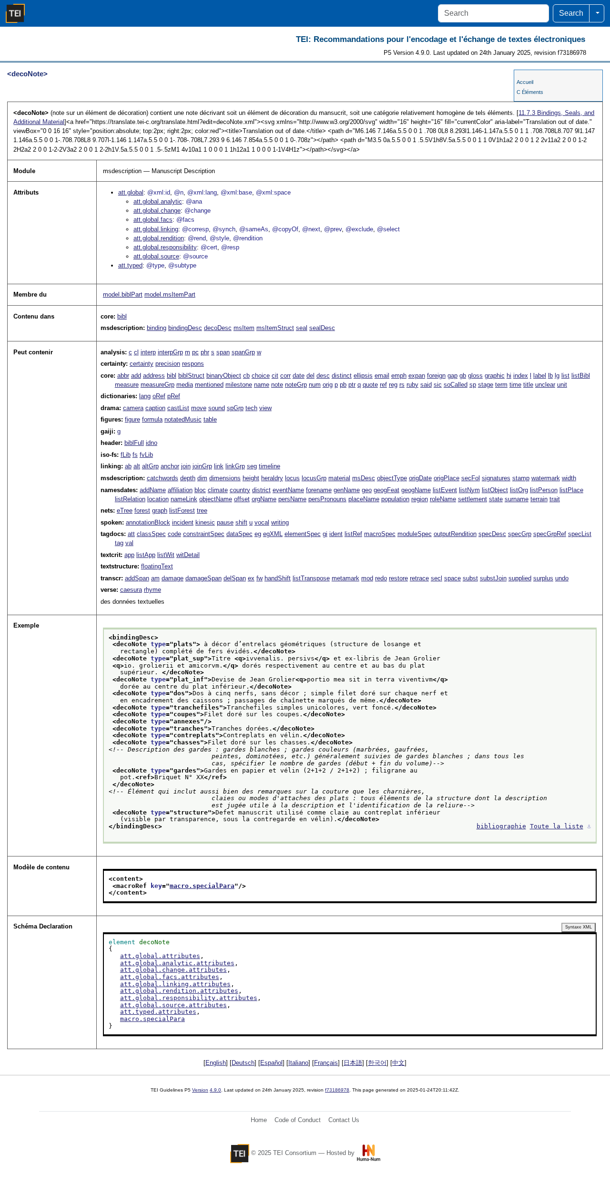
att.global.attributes (160, 955)
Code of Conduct (297, 1120)
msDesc (363, 478)
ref (383, 384)
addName (153, 490)
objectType (392, 478)
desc (323, 375)
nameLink (184, 499)
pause (225, 522)
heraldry (272, 478)
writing (280, 522)
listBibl (580, 375)
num (315, 384)
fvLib (146, 454)
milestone (238, 384)
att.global (130, 192)
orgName (264, 499)
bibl (122, 316)
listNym (469, 490)
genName (347, 490)
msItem (244, 327)
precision (167, 363)
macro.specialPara (202, 885)
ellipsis (363, 375)
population (395, 499)
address (154, 375)
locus (292, 478)
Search (571, 13)
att (131, 533)
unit (562, 384)
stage (485, 384)
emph (399, 375)
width (569, 478)
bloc (200, 490)
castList (178, 408)
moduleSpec (414, 533)
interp (148, 352)
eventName (288, 490)
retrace (419, 578)
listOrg (519, 490)
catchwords (162, 478)
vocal (261, 522)
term (501, 384)
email (382, 375)
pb (343, 384)
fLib (126, 454)
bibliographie (501, 826)
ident (336, 533)
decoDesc (218, 327)
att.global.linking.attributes (175, 984)
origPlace (446, 478)
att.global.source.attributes (173, 1005)
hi (509, 375)
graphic (495, 375)
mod (367, 578)
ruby (412, 384)
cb (246, 375)
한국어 (377, 1062)
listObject (495, 490)
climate (218, 490)
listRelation (130, 499)
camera (133, 408)
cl (136, 352)
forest (142, 510)
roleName (443, 499)
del (310, 375)
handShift (277, 578)
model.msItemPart (169, 294)
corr (285, 375)
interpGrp (170, 352)
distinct (342, 375)
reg (393, 384)
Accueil (525, 82)
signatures (496, 478)
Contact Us (343, 1120)
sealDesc (322, 327)
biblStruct (191, 375)
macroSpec (380, 533)
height (251, 478)
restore (398, 578)
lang (145, 396)
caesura (131, 589)
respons (193, 363)
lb (550, 375)
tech (251, 408)
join (186, 466)
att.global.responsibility (165, 247)
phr (205, 352)
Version (200, 1090)
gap (452, 375)
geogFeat (386, 490)
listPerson (544, 490)
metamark (345, 578)
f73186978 (337, 1090)
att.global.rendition (158, 238)
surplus (543, 578)
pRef (173, 396)
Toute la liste (556, 826)
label (539, 375)
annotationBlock (148, 522)
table (210, 419)
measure (127, 384)
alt (136, 466)
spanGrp (243, 352)
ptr (352, 384)
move (198, 408)
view (265, 408)
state (496, 499)
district (261, 490)
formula (152, 419)
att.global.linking (155, 229)
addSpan (137, 578)
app (129, 554)
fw (259, 578)
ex (251, 578)
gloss (475, 375)
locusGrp (314, 478)
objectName (215, 499)
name (261, 384)
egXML (273, 533)
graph (159, 510)
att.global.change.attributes (173, 969)
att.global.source (156, 256)
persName (292, 499)
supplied (519, 578)
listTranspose (311, 578)
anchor (170, 466)
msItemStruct (275, 327)
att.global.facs (153, 219)
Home (259, 1120)
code (174, 533)
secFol (470, 478)
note (277, 384)
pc (195, 352)
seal (301, 327)
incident (182, 522)
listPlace (571, 490)
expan (416, 375)
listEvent (445, 490)
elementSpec (303, 533)
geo (367, 490)
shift (241, 522)
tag (119, 543)
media (184, 384)
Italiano (298, 1062)
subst (470, 578)
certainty (141, 363)
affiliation (180, 490)
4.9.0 (215, 1090)
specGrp (519, 533)
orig (328, 384)
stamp (520, 478)
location (158, 499)
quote (370, 384)
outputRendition (455, 533)
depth (187, 478)
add (136, 375)
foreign (436, 375)
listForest (182, 510)
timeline (269, 466)
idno (151, 442)
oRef (158, 396)
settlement (472, 499)
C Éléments (530, 92)
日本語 (353, 1062)
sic (438, 384)
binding (156, 327)
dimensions (225, 478)
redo (381, 578)
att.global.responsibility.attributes (188, 997)
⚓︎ (589, 826)
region (419, 499)
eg (257, 533)
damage (172, 578)
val (129, 543)
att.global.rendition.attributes (179, 990)
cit (275, 375)
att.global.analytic (157, 201)
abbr (123, 375)
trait (554, 499)
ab (128, 466)
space (452, 578)
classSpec (151, 533)
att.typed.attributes (158, 1011)
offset (242, 499)
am (155, 578)
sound (216, 408)
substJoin (493, 578)
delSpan (235, 578)
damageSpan (203, 578)
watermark (545, 478)
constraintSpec (203, 533)
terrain (539, 499)
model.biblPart (122, 294)
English (215, 1062)
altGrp (150, 466)
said (426, 384)
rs (402, 384)
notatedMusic (183, 419)
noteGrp (296, 384)
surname (517, 499)
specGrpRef (549, 533)
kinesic (205, 522)
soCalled (456, 384)
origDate (420, 478)
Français (326, 1062)
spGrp (235, 408)
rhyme (152, 589)
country (240, 490)
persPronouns (327, 499)
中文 (398, 1062)
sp (472, 384)
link (219, 466)
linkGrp (235, 466)
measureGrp (157, 384)
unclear (545, 384)
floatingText (157, 566)
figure (132, 419)
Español (271, 1062)
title (528, 384)
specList (579, 533)
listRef (353, 533)
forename (319, 490)
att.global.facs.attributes (169, 976)
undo (562, 578)
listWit (165, 554)
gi (325, 533)
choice (261, 375)
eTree (124, 510)
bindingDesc (185, 327)
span (223, 352)
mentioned (209, 384)
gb (462, 375)
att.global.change (157, 210)
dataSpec (239, 533)
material (339, 478)
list (565, 375)
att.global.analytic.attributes (177, 963)
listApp (145, 554)
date (299, 375)
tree (202, 510)
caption (155, 408)
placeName (363, 499)
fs (135, 454)
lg (557, 375)
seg (252, 466)
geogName (416, 490)
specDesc (492, 533)
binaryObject (223, 375)
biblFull (134, 442)
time (515, 384)
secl (436, 578)
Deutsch (243, 1062)
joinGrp (202, 466)
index (520, 375)
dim (202, 478)
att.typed (130, 265)
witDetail (188, 554)
